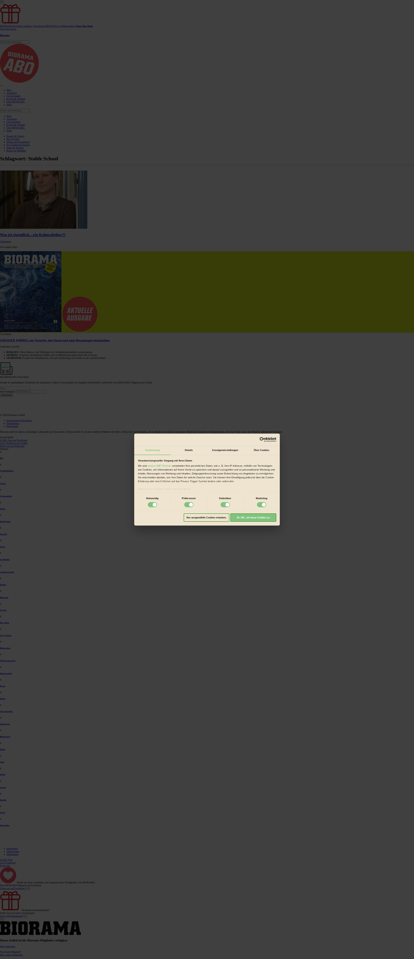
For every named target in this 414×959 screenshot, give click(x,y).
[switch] (188, 504)
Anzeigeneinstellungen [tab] (225, 450)
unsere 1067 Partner (159, 465)
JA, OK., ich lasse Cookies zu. (253, 517)
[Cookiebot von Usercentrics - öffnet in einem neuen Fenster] (262, 439)
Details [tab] (189, 450)
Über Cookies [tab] (261, 450)
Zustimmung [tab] (152, 450)
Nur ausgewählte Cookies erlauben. (206, 517)
